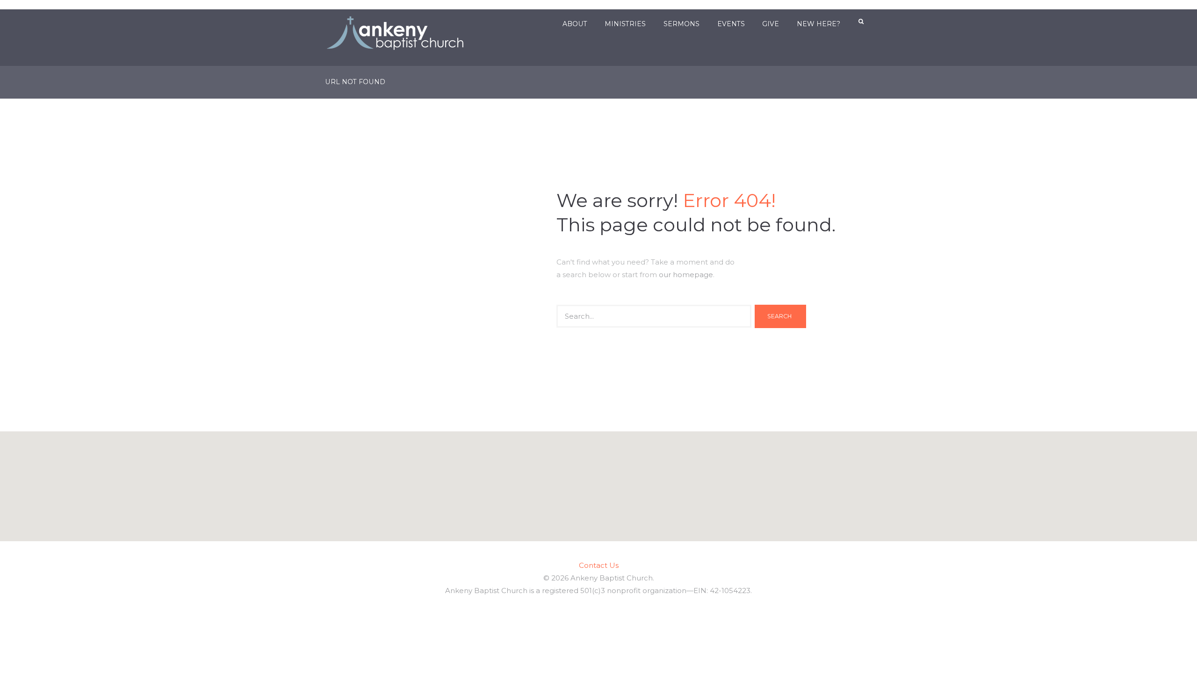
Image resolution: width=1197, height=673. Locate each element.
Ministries (625, 24)
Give (770, 24)
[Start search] (780, 316)
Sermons (681, 24)
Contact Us (599, 565)
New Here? (818, 24)
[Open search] (861, 22)
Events (731, 24)
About (574, 24)
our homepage (686, 274)
